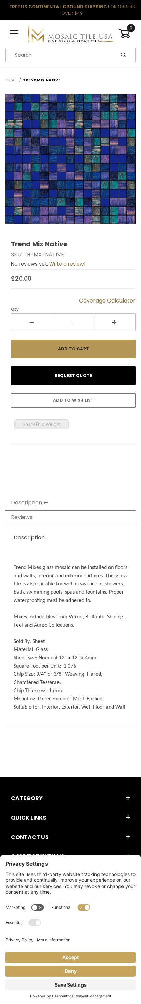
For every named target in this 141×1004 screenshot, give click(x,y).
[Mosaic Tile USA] (70, 33)
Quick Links (28, 818)
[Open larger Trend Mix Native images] (70, 164)
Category (27, 798)
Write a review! (67, 263)
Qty (15, 309)
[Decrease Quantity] (31, 322)
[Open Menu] (14, 34)
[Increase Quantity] (115, 322)
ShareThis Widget (41, 424)
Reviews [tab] (22, 517)
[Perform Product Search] (123, 55)
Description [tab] (26, 502)
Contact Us (30, 837)
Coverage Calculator (107, 301)
